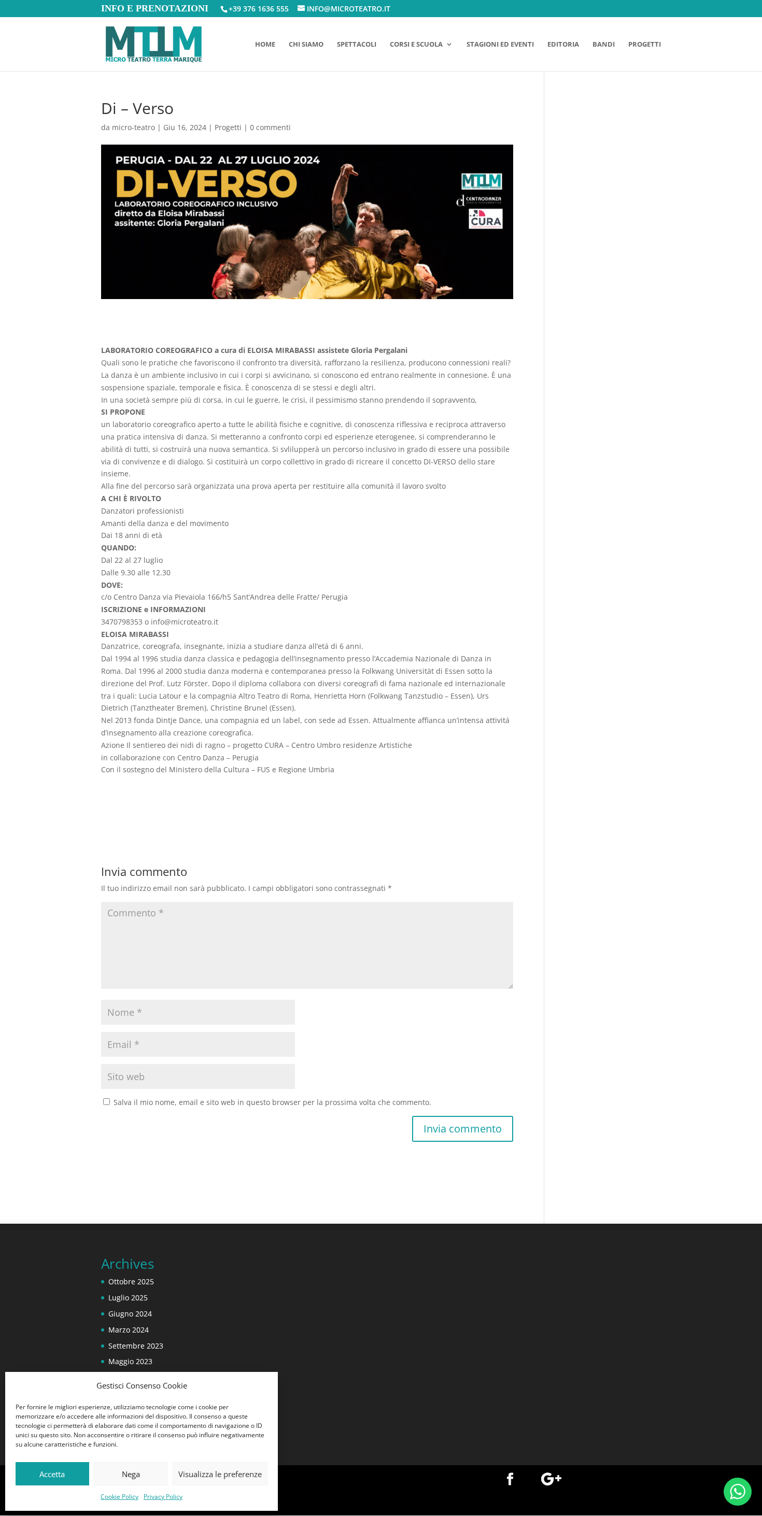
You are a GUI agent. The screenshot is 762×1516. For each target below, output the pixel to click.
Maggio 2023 (130, 1361)
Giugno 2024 (130, 1314)
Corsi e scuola (416, 44)
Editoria (563, 44)
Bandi (603, 44)
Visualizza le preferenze (220, 1474)
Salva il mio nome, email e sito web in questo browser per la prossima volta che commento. (272, 1102)
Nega (131, 1474)
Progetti (644, 44)
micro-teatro (133, 127)
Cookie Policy (119, 1496)
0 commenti (270, 127)
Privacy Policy (163, 1496)
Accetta (52, 1474)
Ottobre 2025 (131, 1281)
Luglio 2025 (128, 1297)
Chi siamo (306, 44)
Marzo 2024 (128, 1330)
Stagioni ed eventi (500, 44)
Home (265, 44)
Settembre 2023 (135, 1346)
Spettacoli (356, 44)
